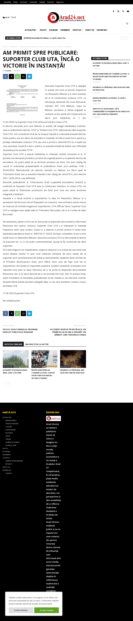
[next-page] (8, 383)
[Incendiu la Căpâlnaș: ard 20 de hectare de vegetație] (73, 359)
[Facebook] (113, 11)
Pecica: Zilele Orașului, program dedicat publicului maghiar (20, 330)
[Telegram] (29, 76)
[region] (33, 604)
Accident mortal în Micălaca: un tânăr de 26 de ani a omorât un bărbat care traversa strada (68, 332)
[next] (126, 38)
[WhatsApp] (17, 76)
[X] (123, 11)
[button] (127, 23)
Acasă (5, 47)
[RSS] (118, 11)
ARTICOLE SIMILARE (13, 344)
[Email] (23, 76)
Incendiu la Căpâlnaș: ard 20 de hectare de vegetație (111, 88)
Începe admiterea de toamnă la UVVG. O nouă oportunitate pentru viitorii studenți (111, 76)
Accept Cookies (46, 610)
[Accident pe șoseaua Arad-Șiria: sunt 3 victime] (16, 359)
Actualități (13, 47)
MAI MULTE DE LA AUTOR (36, 344)
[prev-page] (4, 383)
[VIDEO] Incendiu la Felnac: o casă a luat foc (45, 38)
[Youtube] (128, 11)
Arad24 (8, 71)
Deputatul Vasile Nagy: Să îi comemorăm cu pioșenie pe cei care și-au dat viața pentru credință (111, 111)
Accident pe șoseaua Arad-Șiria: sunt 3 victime (111, 64)
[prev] (122, 38)
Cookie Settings (21, 610)
